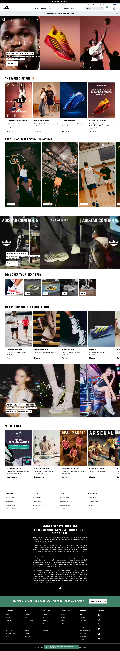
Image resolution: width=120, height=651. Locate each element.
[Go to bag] (114, 8)
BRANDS (66, 8)
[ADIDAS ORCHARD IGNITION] (18, 455)
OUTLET (73, 8)
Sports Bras (91, 509)
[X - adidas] (106, 624)
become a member (107, 4)
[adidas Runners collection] (18, 336)
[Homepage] (6, 7)
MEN (36, 8)
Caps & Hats (91, 505)
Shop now (10, 131)
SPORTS (57, 8)
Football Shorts (37, 501)
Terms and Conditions (58, 647)
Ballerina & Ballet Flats (12, 509)
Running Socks (92, 497)
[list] (60, 108)
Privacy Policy (47, 647)
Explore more (39, 477)
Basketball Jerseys (65, 505)
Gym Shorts (36, 509)
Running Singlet (64, 497)
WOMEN (43, 8)
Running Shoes (10, 497)
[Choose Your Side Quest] (46, 455)
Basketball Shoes (10, 505)
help (93, 4)
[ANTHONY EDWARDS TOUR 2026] (18, 108)
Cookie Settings (38, 647)
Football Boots (9, 501)
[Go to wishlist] (110, 8)
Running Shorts (37, 497)
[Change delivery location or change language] (114, 5)
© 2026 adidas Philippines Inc (78, 647)
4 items (9, 204)
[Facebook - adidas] (106, 615)
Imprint (67, 647)
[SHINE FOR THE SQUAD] (73, 108)
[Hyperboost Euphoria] (46, 336)
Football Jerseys (64, 501)
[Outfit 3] (97, 174)
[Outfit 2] (60, 174)
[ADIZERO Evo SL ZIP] (73, 336)
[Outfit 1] (23, 174)
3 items (46, 204)
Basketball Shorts (38, 505)
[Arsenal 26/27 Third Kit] (101, 455)
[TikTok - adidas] (106, 634)
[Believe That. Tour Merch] (46, 108)
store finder (88, 4)
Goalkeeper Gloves (93, 501)
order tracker (99, 4)
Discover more (12, 477)
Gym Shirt (63, 509)
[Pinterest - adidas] (106, 629)
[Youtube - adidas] (106, 639)
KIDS (50, 8)
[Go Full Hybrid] (101, 336)
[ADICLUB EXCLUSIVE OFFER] (101, 108)
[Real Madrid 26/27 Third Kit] (73, 455)
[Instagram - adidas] (106, 620)
